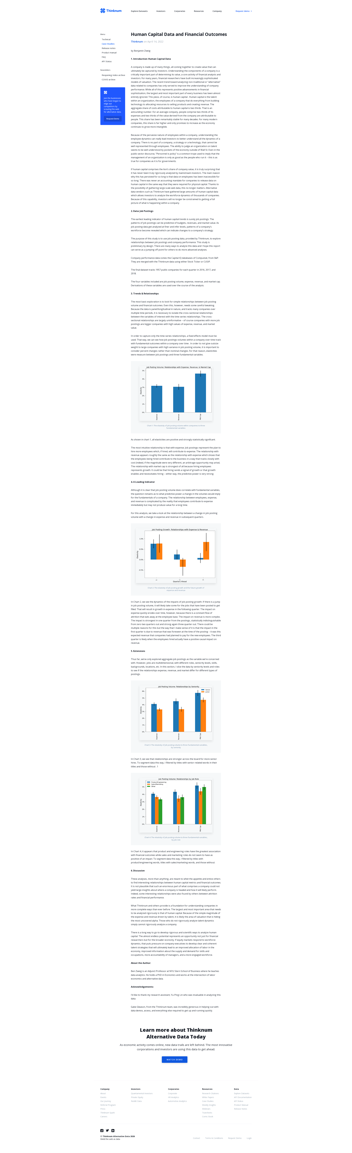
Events (103, 1097)
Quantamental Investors (142, 1093)
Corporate (172, 1093)
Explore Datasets (139, 11)
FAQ (104, 57)
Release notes (109, 48)
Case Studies (108, 43)
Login (249, 1138)
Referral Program (108, 1105)
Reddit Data (136, 1101)
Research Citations (210, 1093)
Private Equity (137, 1097)
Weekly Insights (209, 1105)
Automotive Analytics (177, 1101)
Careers (103, 1116)
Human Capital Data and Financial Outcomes (179, 34)
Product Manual (241, 1105)
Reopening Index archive (113, 75)
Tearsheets (207, 1112)
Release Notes (240, 1108)
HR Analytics (173, 1097)
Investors (160, 11)
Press (102, 1108)
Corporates (179, 11)
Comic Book (207, 1116)
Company (217, 11)
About (103, 1093)
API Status (107, 61)
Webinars (206, 1108)
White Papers (208, 1097)
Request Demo (112, 118)
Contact (196, 1138)
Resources (199, 11)
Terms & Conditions (214, 1138)
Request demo (243, 11)
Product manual (109, 52)
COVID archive (108, 79)
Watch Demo (175, 1059)
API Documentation (243, 1097)
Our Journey (105, 1101)
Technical (106, 39)
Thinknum (137, 41)
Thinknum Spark (107, 1112)
